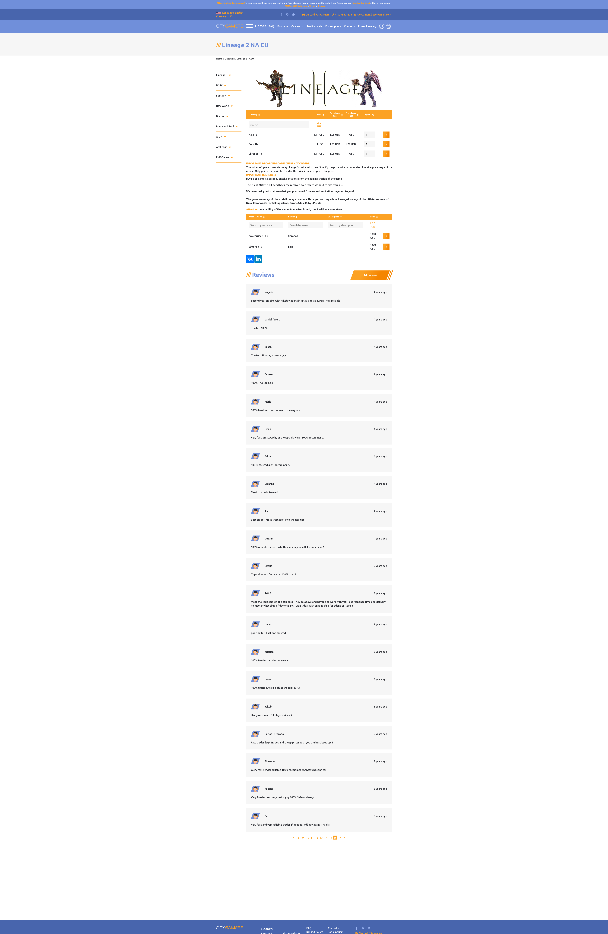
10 (307, 837)
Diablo (220, 116)
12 (316, 837)
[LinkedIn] (258, 259)
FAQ (271, 26)
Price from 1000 (351, 114)
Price (319, 115)
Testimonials (314, 26)
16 (335, 837)
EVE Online (222, 157)
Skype (312, 6)
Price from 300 (335, 114)
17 (339, 837)
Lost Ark (221, 95)
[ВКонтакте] (250, 259)
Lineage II (230, 58)
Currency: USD (224, 16)
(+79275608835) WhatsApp (295, 6)
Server (291, 217)
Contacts (349, 26)
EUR (319, 126)
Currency (253, 115)
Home (219, 58)
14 (325, 837)
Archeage (221, 147)
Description (333, 217)
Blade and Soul (225, 126)
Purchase (282, 26)
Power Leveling (367, 26)
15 (330, 837)
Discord (321, 6)
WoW (219, 85)
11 (312, 837)
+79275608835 (343, 14)
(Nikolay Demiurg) (361, 3)
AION (219, 136)
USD (319, 122)
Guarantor (297, 26)
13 (321, 837)
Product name (255, 217)
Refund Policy (314, 932)
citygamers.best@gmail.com (374, 14)
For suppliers (333, 26)
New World (222, 105)
